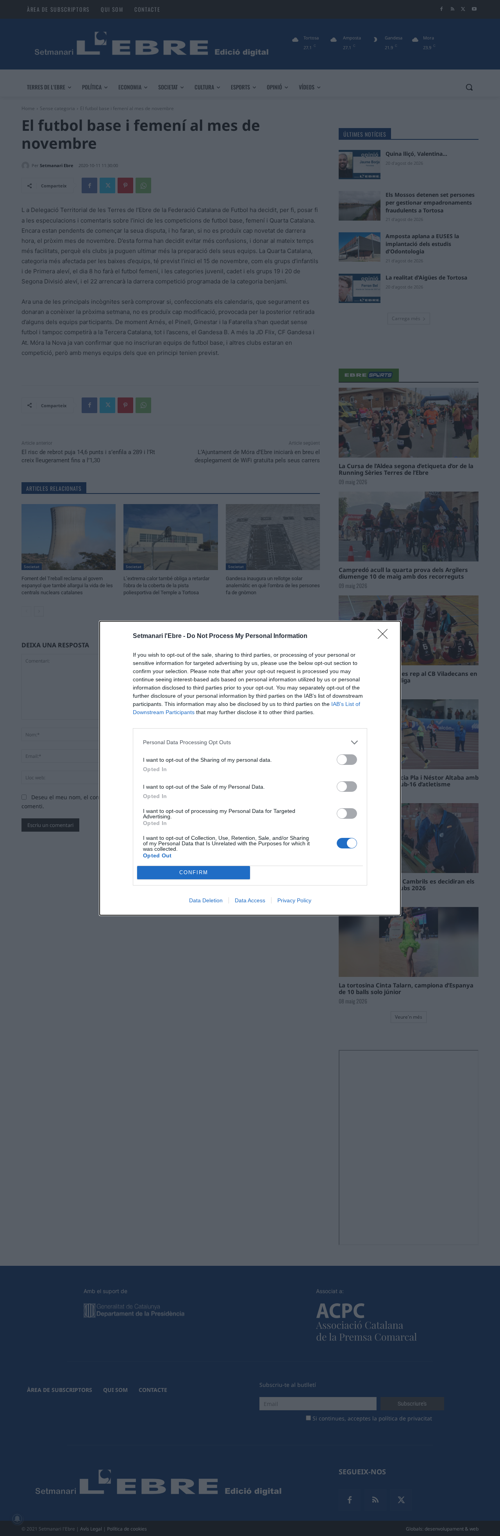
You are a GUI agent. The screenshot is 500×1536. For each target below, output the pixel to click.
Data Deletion (206, 900)
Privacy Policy (294, 900)
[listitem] (250, 742)
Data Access (250, 900)
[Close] (385, 636)
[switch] (347, 759)
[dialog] (250, 768)
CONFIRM (193, 872)
